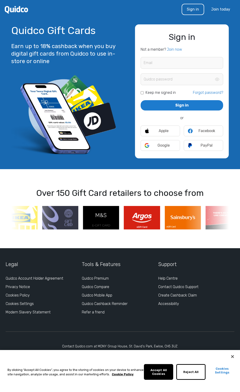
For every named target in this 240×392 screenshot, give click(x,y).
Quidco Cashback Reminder (105, 303)
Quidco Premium (95, 278)
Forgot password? (208, 92)
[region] (120, 371)
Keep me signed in (161, 92)
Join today (220, 9)
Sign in (193, 9)
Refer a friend (93, 312)
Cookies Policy (18, 295)
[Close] (232, 356)
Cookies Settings (20, 303)
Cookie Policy (123, 374)
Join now (174, 49)
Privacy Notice (18, 287)
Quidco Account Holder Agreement (34, 278)
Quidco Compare (95, 287)
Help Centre (168, 278)
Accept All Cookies (158, 372)
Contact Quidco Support (178, 287)
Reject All (191, 372)
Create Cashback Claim (177, 295)
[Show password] (217, 79)
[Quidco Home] (16, 9)
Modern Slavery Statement (28, 312)
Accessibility (168, 303)
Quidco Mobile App (97, 295)
